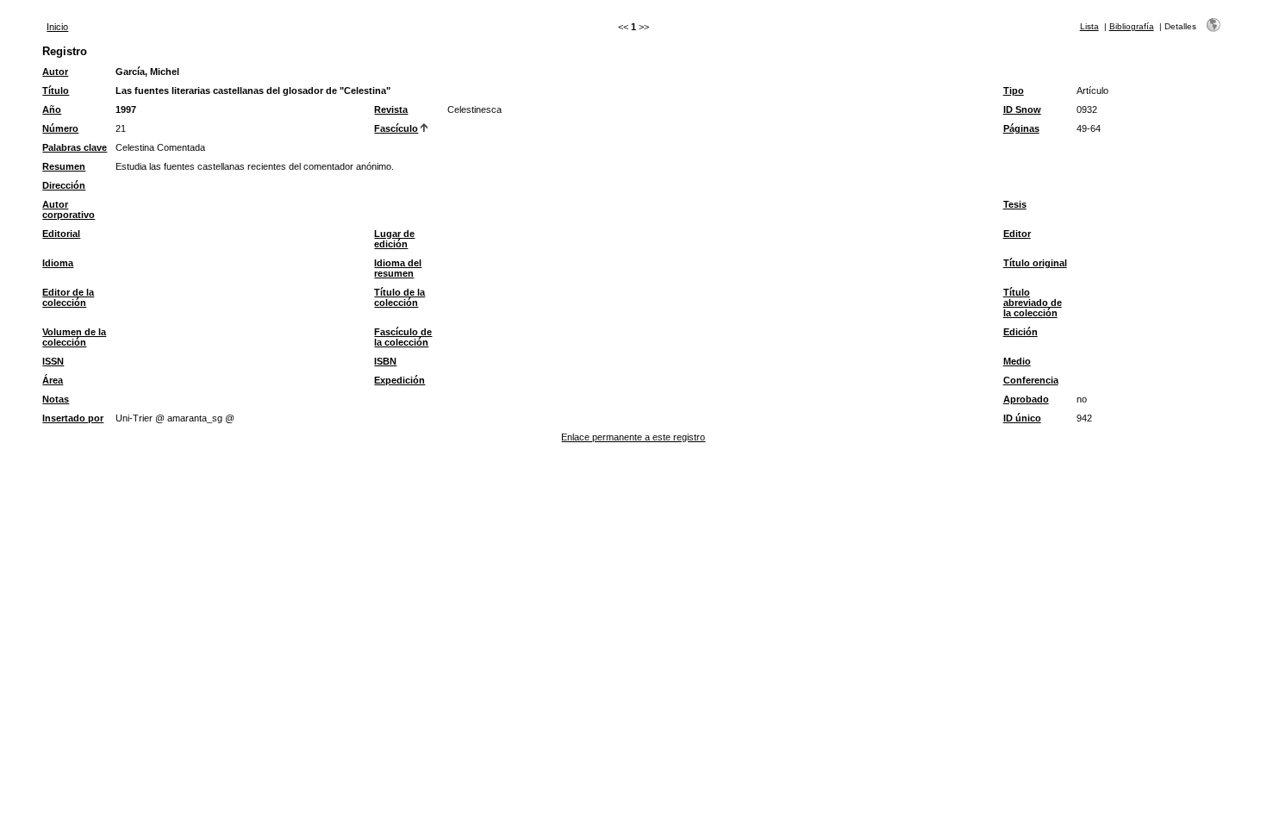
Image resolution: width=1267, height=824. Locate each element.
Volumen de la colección (74, 337)
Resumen (63, 166)
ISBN (385, 361)
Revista (391, 109)
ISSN (53, 361)
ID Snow (1022, 109)
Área (52, 380)
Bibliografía (1131, 26)
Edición (1020, 332)
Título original (1035, 263)
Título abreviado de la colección (1032, 302)
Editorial (61, 233)
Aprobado (1026, 399)
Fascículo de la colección (403, 337)
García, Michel (147, 71)
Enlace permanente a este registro (633, 437)
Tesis (1015, 204)
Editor (1017, 233)
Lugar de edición (394, 238)
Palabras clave (74, 147)
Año (51, 109)
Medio (1017, 361)
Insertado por (72, 418)
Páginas (1021, 128)
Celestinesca (474, 109)
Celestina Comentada (160, 147)
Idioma (57, 263)
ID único (1022, 418)
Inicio (57, 27)
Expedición (399, 380)
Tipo (1013, 90)
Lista (1089, 26)
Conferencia (1030, 380)
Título (55, 90)
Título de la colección (399, 297)
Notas (55, 399)
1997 (125, 109)
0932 (1087, 109)
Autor (55, 71)
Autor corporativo (68, 209)
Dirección (63, 185)
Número (60, 128)
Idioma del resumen (397, 268)
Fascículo (396, 128)
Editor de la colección (68, 297)
